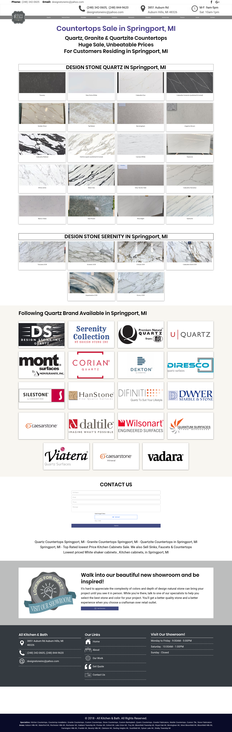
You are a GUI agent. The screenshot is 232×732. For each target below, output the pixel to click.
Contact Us (99, 674)
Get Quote (98, 666)
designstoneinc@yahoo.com (68, 1)
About (96, 649)
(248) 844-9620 (119, 7)
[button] (65, 17)
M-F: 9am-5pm (209, 7)
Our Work (98, 658)
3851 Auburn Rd (158, 7)
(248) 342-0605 (30, 1)
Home (96, 641)
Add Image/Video (100, 513)
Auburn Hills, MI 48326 (162, 12)
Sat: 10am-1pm (209, 12)
